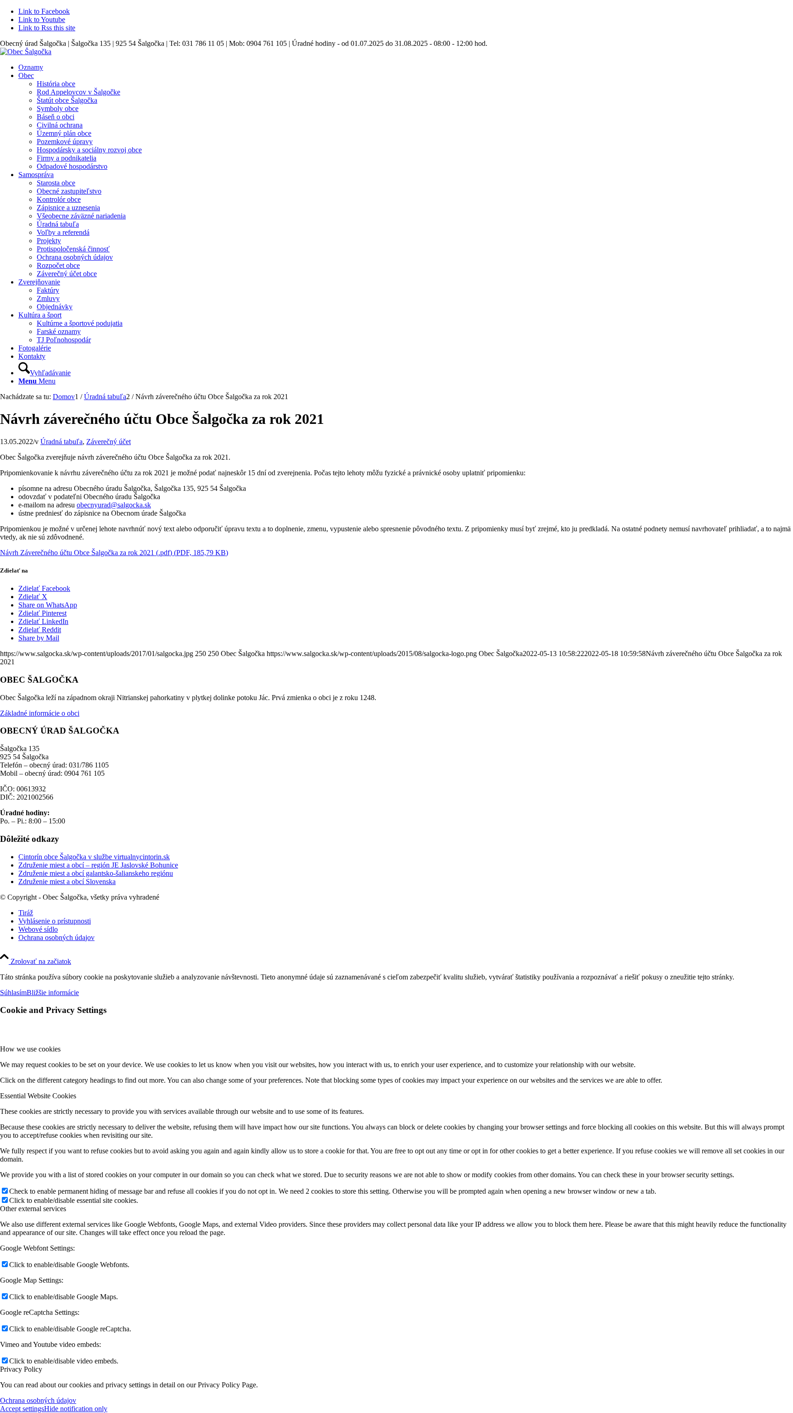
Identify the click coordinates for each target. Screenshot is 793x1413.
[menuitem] (405, 67)
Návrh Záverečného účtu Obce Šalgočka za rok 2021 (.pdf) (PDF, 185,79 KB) (114, 552)
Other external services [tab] (33, 1209)
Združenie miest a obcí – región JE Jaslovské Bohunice (98, 865)
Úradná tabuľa (61, 441)
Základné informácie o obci (39, 713)
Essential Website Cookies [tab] (38, 1096)
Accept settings (22, 1409)
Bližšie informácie (53, 992)
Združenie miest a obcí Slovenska (67, 881)
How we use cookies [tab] (30, 1049)
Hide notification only (75, 1409)
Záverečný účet (108, 441)
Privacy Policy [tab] (21, 1369)
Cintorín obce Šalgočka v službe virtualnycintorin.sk (94, 857)
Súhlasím (13, 992)
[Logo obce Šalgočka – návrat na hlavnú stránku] (25, 52)
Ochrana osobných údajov (38, 1400)
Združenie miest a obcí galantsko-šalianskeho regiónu (95, 873)
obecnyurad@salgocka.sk (114, 505)
